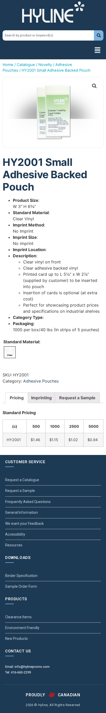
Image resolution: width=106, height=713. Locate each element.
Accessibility (15, 534)
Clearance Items (18, 617)
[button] (53, 50)
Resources (13, 545)
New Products (16, 638)
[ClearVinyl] (9, 352)
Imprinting (41, 397)
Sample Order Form (21, 586)
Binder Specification (21, 576)
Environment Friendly (22, 628)
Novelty (45, 64)
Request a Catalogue (22, 480)
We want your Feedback (24, 523)
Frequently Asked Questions (28, 502)
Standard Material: (21, 341)
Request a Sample (77, 397)
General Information (21, 512)
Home (8, 64)
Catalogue (26, 64)
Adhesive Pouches (41, 381)
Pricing (17, 397)
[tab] (16, 397)
